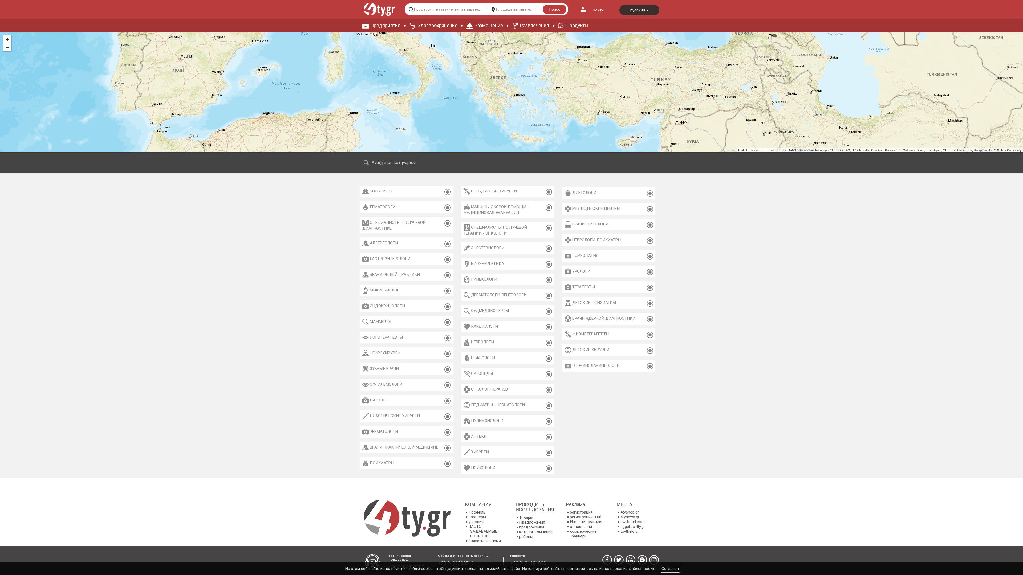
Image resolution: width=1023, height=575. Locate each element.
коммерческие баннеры (583, 534)
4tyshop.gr (629, 512)
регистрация (581, 512)
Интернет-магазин (586, 521)
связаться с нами (485, 541)
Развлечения (534, 25)
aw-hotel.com (632, 521)
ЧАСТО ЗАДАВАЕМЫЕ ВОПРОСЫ (483, 531)
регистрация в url (585, 517)
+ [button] (7, 39)
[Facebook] (607, 560)
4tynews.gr (629, 517)
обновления (581, 526)
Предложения (532, 522)
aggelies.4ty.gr (632, 526)
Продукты (577, 25)
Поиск (554, 9)
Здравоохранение (437, 25)
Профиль (477, 512)
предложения (531, 527)
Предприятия (385, 25)
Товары (526, 517)
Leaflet (742, 150)
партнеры (477, 517)
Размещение (488, 25)
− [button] (7, 47)
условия (476, 521)
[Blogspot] (642, 560)
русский (638, 10)
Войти (598, 10)
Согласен (670, 568)
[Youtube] (630, 560)
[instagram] (654, 560)
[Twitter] (619, 560)
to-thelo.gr (629, 531)
